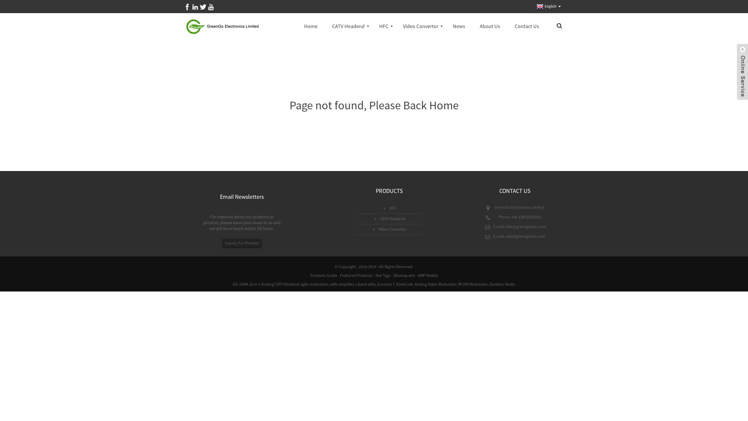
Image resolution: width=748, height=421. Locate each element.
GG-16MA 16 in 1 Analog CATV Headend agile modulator (280, 284)
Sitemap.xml (404, 275)
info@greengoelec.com (526, 226)
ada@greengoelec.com (526, 236)
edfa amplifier (342, 284)
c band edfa (365, 284)
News (459, 26)
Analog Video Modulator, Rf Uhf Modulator (451, 284)
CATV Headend (348, 26)
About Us (490, 26)
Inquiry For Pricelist (242, 243)
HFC (383, 26)
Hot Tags (382, 275)
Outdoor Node (502, 284)
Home (311, 26)
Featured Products (356, 275)
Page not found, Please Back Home (374, 105)
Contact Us (527, 26)
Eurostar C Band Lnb (395, 284)
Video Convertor (420, 26)
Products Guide (323, 275)
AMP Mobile (428, 275)
